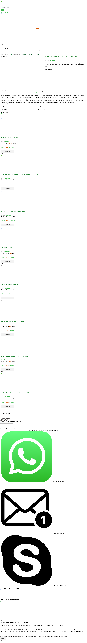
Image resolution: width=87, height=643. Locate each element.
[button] (7, 151)
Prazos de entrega (4, 419)
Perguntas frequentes (5, 418)
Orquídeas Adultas (16, 54)
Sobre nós (2, 415)
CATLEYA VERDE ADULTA (9, 284)
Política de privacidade (5, 416)
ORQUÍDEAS (8, 54)
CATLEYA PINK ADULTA (8, 248)
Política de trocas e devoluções (7, 417)
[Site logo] (7, 3)
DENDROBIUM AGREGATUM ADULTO (13, 321)
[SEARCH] (2, 10)
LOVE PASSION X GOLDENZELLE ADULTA (15, 392)
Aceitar (3, 638)
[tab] (32, 92)
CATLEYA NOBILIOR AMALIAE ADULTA (13, 211)
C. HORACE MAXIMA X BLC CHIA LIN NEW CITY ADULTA (19, 174)
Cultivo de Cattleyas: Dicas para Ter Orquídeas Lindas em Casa (14, 622)
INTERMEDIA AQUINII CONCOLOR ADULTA (15, 356)
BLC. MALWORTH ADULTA (9, 138)
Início (2, 54)
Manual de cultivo (4, 420)
